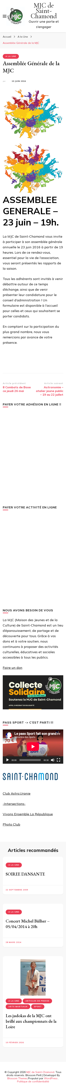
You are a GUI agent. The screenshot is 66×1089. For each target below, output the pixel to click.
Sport (38, 1006)
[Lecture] (7, 760)
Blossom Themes (17, 1078)
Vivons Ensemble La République (28, 814)
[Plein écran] (58, 760)
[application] (33, 746)
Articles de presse (37, 1001)
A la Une (11, 56)
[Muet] (52, 760)
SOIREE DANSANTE (25, 874)
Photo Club (11, 824)
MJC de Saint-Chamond (44, 10)
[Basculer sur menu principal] (4, 16)
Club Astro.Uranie (16, 793)
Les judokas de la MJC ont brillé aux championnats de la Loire (31, 1021)
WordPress (51, 1078)
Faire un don (12, 668)
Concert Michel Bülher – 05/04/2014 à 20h (28, 923)
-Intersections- (14, 804)
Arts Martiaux (17, 1006)
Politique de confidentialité (33, 1081)
